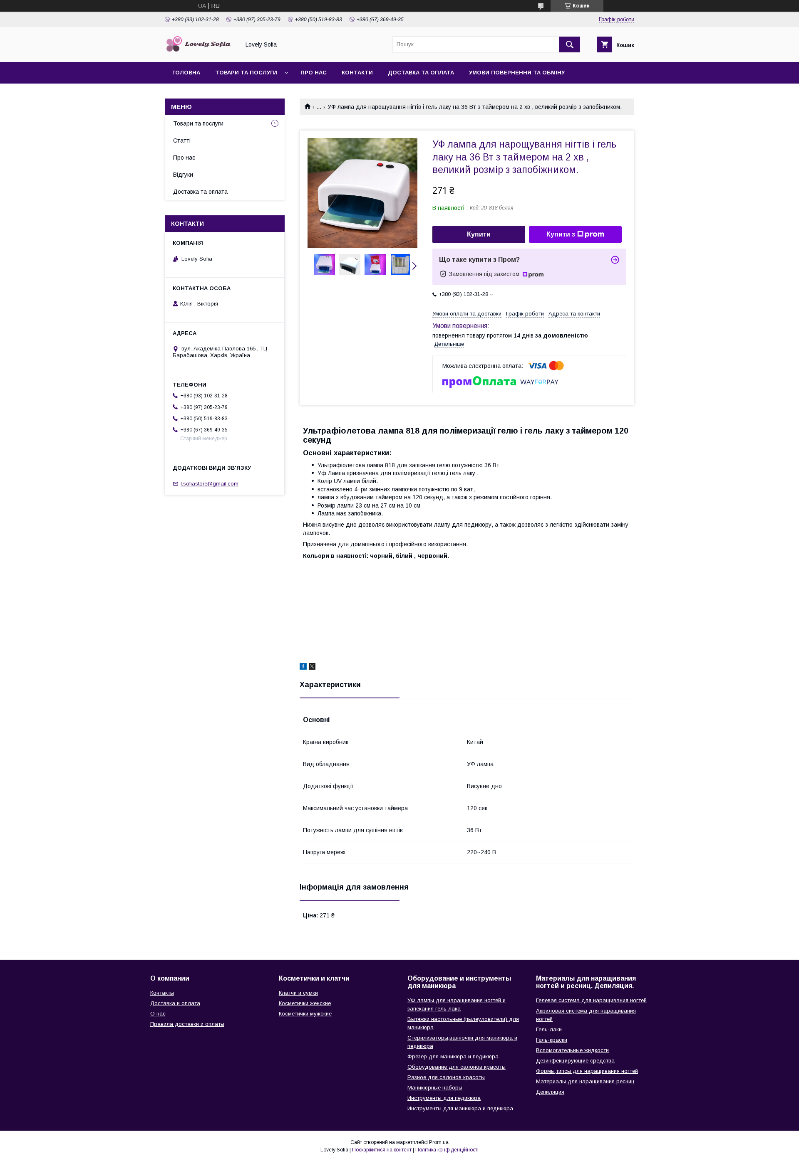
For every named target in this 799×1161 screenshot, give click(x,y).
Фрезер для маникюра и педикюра (453, 1056)
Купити (479, 234)
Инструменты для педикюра (444, 1098)
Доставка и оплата (175, 1003)
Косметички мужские (305, 1014)
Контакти (357, 72)
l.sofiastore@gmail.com (209, 484)
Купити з (560, 234)
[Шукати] (569, 44)
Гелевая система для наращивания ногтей (591, 1000)
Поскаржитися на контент (382, 1150)
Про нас (313, 72)
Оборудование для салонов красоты (456, 1067)
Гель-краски (551, 1040)
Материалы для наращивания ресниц (585, 1081)
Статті (182, 140)
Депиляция (550, 1092)
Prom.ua (439, 1142)
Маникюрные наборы (434, 1088)
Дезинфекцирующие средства (575, 1060)
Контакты (162, 993)
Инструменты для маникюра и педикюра (460, 1108)
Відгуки (183, 174)
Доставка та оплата (421, 72)
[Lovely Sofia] (200, 51)
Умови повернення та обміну (517, 72)
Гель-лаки (549, 1029)
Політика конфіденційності (447, 1150)
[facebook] (303, 667)
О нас (158, 1014)
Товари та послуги (246, 72)
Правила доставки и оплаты (187, 1024)
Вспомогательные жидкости (572, 1050)
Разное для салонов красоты (446, 1077)
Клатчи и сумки (298, 993)
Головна (186, 72)
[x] (312, 667)
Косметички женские (305, 1003)
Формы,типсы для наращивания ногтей (587, 1071)
